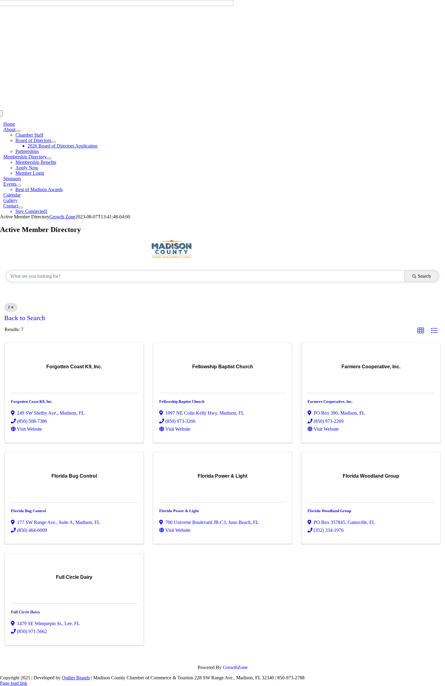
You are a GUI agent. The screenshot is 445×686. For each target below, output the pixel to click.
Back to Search (24, 318)
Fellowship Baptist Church (181, 401)
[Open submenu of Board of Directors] (53, 142)
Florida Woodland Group (329, 511)
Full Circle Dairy (25, 612)
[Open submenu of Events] (18, 186)
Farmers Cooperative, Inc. (330, 401)
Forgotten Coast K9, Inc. (32, 401)
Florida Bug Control (28, 511)
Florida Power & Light (179, 511)
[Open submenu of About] (17, 131)
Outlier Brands (76, 677)
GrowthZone (235, 667)
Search (424, 276)
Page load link (13, 683)
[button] (421, 331)
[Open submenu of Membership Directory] (49, 158)
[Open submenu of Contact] (20, 207)
